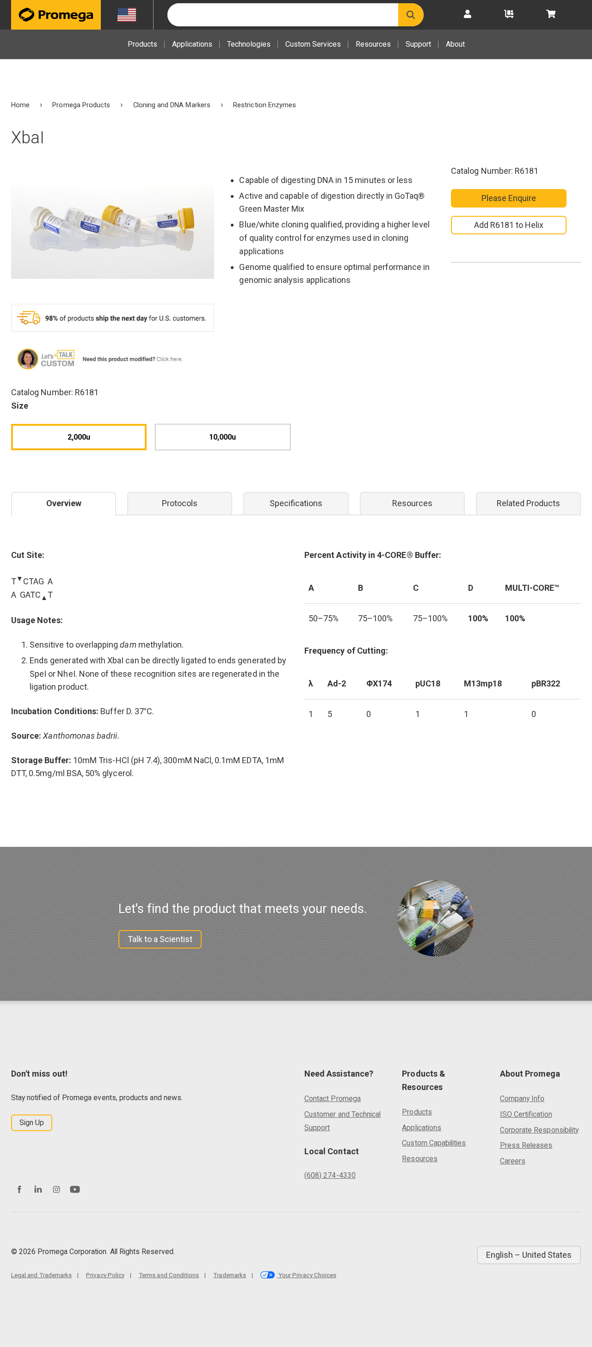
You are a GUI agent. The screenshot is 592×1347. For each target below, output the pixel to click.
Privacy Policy (105, 1275)
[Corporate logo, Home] (56, 15)
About (455, 44)
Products (142, 44)
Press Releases (526, 1145)
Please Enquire (508, 198)
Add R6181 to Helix (508, 225)
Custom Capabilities (434, 1143)
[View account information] (467, 15)
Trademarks (229, 1275)
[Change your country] (127, 15)
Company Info (522, 1098)
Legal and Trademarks (41, 1275)
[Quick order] (509, 15)
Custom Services (313, 44)
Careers (512, 1161)
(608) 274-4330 (330, 1175)
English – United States (529, 1255)
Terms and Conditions (169, 1275)
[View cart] (551, 15)
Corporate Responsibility (539, 1130)
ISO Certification (526, 1114)
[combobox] (282, 14)
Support (418, 44)
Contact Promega (332, 1098)
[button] (411, 14)
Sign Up (31, 1122)
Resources (373, 44)
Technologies (249, 44)
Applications (192, 44)
